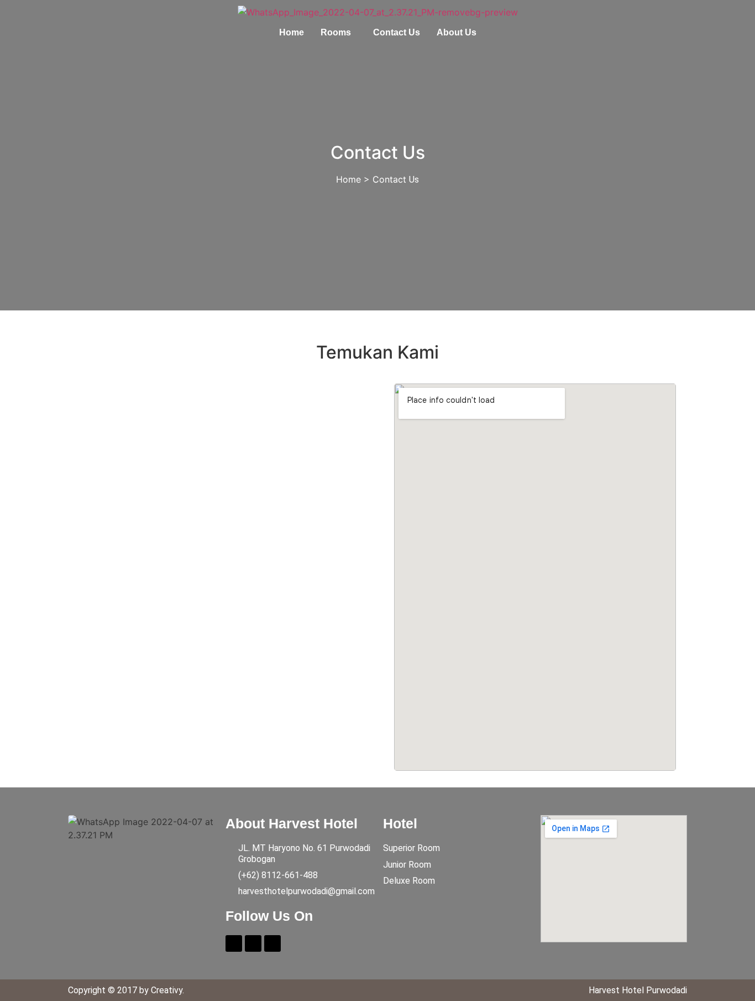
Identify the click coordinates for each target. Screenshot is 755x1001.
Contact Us (396, 32)
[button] (338, 32)
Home (291, 32)
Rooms (336, 32)
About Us (456, 32)
